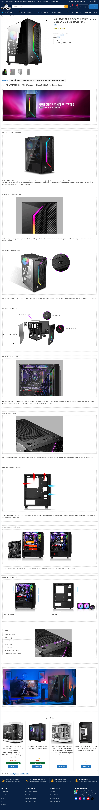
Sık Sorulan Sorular (31, 801)
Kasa (14, 16)
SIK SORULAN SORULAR (78, 1)
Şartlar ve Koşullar (30, 798)
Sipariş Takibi (54, 795)
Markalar (3, 804)
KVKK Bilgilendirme (31, 791)
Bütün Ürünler (8, 12)
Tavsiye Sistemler (26, 12)
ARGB (22, 774)
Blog (2, 801)
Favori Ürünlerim (55, 801)
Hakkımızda (4, 791)
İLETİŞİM (94, 1)
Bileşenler (43, 12)
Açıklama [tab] (5, 80)
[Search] (66, 6)
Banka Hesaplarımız (7, 795)
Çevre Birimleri (74, 12)
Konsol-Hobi (91, 12)
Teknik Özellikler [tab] (16, 80)
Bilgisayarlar (58, 12)
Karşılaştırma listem (55, 798)
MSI (55, 25)
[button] (47, 20)
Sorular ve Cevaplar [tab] (58, 80)
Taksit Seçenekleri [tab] (28, 80)
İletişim (3, 798)
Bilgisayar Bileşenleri (6, 16)
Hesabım (52, 791)
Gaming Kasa (14, 774)
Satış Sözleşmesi (30, 795)
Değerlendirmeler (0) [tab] (43, 80)
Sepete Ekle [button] (13, 766)
